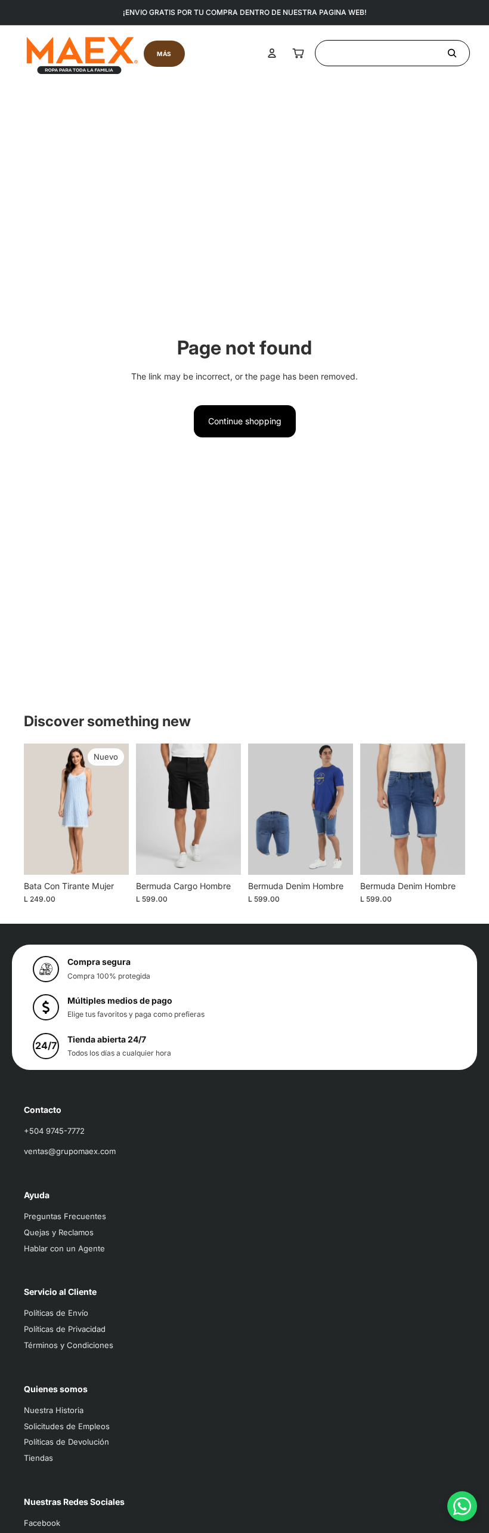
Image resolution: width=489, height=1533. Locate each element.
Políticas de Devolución (66, 1441)
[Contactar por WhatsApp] (462, 1506)
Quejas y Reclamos (59, 1232)
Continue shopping (244, 421)
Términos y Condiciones (68, 1345)
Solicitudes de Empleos (67, 1426)
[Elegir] (110, 856)
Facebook (42, 1523)
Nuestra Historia (53, 1410)
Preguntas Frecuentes (65, 1216)
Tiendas (38, 1458)
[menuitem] (164, 54)
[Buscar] (392, 53)
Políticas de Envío (56, 1313)
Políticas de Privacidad (65, 1329)
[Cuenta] (272, 53)
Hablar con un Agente (64, 1248)
